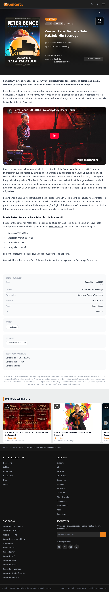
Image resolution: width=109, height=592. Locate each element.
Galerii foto (61, 476)
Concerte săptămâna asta (14, 573)
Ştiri (58, 467)
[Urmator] (106, 423)
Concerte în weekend (12, 569)
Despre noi (7, 463)
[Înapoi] (100, 13)
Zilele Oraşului (63, 497)
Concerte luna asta (11, 577)
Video (59, 510)
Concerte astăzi (9, 560)
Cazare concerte (10, 535)
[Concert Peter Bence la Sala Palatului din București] (22, 41)
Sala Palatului (54, 47)
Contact (6, 484)
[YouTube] (70, 546)
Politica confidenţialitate (98, 588)
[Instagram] (64, 546)
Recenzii (60, 471)
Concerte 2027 (9, 556)
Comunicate (61, 514)
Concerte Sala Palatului (13, 526)
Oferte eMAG (8, 543)
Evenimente (62, 501)
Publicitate (7, 471)
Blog (5, 480)
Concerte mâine (9, 565)
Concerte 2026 (9, 552)
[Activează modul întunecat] (92, 4)
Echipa (6, 467)
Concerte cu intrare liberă (14, 539)
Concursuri (61, 480)
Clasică (68, 24)
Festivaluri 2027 (9, 548)
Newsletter (8, 476)
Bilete (49, 23)
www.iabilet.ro (56, 226)
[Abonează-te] (103, 534)
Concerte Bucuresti (11, 531)
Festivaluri (61, 493)
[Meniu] (103, 4)
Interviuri (60, 484)
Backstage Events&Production (62, 60)
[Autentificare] (97, 4)
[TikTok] (76, 546)
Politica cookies (81, 588)
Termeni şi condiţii (67, 588)
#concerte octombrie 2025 (17, 343)
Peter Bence (56, 55)
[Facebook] (59, 546)
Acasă (5, 448)
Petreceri (61, 488)
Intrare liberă (62, 505)
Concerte (58, 23)
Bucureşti (66, 47)
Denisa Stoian (97, 306)
